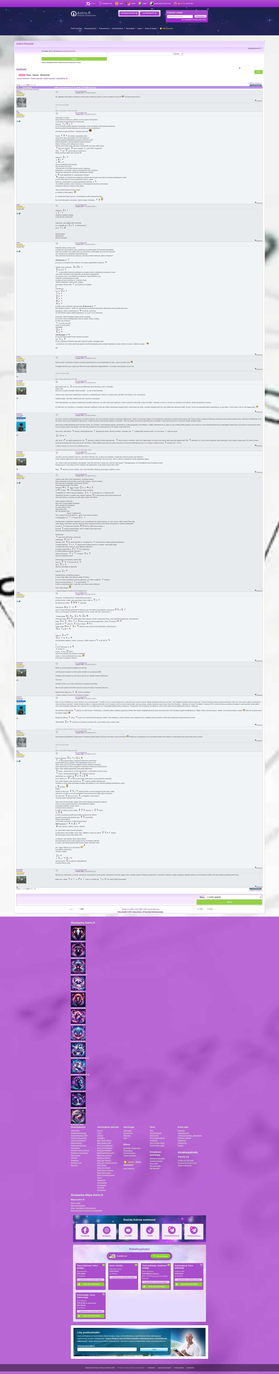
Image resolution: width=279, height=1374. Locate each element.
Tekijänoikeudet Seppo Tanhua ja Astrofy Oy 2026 (100, 1367)
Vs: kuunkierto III (81, 91)
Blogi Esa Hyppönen (104, 1150)
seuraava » (258, 83)
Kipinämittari (75, 1148)
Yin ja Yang (154, 1163)
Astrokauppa (149, 13)
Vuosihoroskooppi (156, 1161)
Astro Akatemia (128, 1168)
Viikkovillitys (75, 1131)
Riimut (145, 3)
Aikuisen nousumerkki (79, 1138)
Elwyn (18, 91)
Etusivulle (74, 1165)
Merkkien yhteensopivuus (80, 1150)
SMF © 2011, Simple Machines (149, 909)
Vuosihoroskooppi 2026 (79, 1136)
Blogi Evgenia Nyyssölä (105, 1153)
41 (32, 85)
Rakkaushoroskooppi (78, 1145)
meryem (19, 414)
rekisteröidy (71, 51)
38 (25, 85)
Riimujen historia (129, 1153)
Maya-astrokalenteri (78, 1206)
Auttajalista (75, 1160)
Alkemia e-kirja (76, 1163)
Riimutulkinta (128, 1151)
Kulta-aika (186, 3)
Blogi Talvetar (102, 1165)
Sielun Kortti (154, 1136)
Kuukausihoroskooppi (78, 1133)
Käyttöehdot (151, 1367)
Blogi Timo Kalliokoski (105, 1145)
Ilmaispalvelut (90, 28)
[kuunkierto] (19, 121)
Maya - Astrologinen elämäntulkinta (83, 1208)
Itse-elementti (154, 1168)
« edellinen (251, 83)
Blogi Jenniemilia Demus (106, 1175)
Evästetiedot (190, 1367)
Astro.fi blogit (151, 28)
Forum (99, 1178)
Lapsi (139, 28)
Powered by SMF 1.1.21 (130, 909)
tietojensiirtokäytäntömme (156, 1341)
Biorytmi (100, 1131)
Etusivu (92, 3)
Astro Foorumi (25, 43)
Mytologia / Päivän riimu (131, 1148)
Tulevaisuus (104, 28)
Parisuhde (130, 28)
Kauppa (180, 1145)
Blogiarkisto (182, 1140)
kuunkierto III (62, 78)
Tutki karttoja (76, 28)
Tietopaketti (101, 1180)
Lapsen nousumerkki (78, 1140)
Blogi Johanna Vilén (104, 1143)
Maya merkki (75, 1155)
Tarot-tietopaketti (155, 1133)
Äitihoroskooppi (76, 1143)
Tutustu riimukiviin (129, 1155)
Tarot (133, 3)
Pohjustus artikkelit (184, 1138)
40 (30, 85)
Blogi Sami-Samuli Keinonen (107, 1163)
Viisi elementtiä (155, 1166)
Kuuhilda (19, 381)
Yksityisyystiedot (179, 1367)
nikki (18, 112)
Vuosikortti (153, 1140)
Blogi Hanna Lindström (105, 1170)
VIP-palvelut (167, 28)
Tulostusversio (256, 85)
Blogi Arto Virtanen (103, 1158)
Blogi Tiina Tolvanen (104, 1160)
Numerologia (107, 3)
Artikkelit (74, 1158)
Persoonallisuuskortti (157, 1138)
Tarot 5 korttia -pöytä (157, 1143)
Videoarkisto (182, 1143)
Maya (121, 3)
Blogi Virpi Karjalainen (104, 1148)
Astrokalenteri (128, 13)
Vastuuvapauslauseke (164, 1367)
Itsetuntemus (117, 28)
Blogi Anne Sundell (103, 1168)
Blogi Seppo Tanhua (104, 1140)
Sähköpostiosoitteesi (86, 1346)
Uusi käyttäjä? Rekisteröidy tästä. (194, 19)
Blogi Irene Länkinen (104, 1155)
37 (24, 85)
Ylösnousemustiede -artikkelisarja (190, 1136)
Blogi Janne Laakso (104, 1173)
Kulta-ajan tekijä (183, 1133)
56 (35, 85)
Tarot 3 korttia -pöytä (157, 1145)
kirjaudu (63, 51)
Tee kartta (100, 1188)
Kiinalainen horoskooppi (79, 1153)
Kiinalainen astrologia (162, 3)
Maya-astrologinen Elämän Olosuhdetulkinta (86, 1211)
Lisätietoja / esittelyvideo (90, 1280)
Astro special (36, 78)
